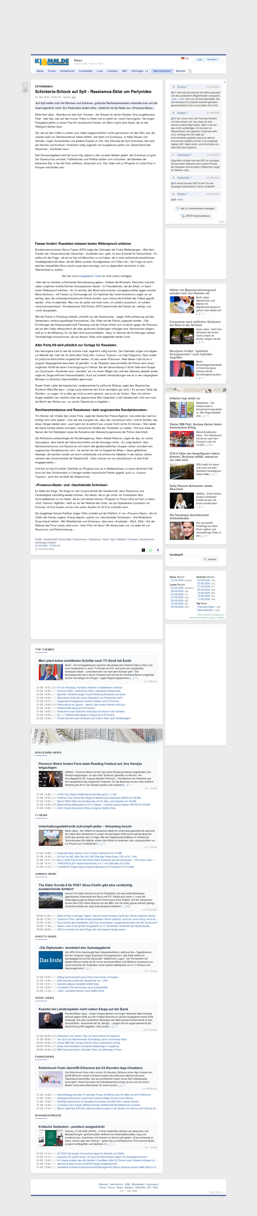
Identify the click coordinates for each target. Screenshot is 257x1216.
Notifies (221, 617)
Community (85, 70)
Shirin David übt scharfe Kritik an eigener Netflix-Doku (86, 808)
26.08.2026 (177, 600)
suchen (212, 559)
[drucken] (25, 90)
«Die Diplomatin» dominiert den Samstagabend (74, 947)
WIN (124, 70)
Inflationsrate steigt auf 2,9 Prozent (76, 708)
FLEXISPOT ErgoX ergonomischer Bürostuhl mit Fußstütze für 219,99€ (95, 866)
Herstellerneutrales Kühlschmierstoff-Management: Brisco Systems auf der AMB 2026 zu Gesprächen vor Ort (116, 1167)
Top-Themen (44, 649)
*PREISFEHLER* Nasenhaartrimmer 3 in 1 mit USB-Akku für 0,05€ (93, 863)
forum (222, 221)
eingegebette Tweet (90, 276)
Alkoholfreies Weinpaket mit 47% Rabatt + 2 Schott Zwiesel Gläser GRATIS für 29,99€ (103, 804)
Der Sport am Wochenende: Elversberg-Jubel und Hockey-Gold (91, 1039)
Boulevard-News (48, 752)
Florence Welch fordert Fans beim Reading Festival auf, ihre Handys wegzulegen (90, 765)
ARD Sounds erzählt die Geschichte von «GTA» (83, 980)
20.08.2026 (204, 589)
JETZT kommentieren (198, 216)
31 (174, 92)
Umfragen (139, 70)
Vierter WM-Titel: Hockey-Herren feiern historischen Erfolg (88, 1042)
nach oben (215, 1191)
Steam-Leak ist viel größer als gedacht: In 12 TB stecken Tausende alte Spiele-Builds (103, 926)
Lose (100, 70)
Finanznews (44, 1056)
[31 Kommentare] (44, 549)
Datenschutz (116, 1184)
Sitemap (103, 1184)
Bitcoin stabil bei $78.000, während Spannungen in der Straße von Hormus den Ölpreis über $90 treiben (114, 1108)
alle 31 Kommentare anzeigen (198, 208)
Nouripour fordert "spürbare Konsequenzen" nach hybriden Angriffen (191, 354)
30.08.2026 (177, 587)
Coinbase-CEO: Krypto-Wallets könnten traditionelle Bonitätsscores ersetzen (99, 1104)
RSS (155, 1187)
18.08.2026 (204, 595)
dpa (74, 97)
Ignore (212, 617)
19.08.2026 (204, 592)
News (40, 70)
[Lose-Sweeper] (190, 71)
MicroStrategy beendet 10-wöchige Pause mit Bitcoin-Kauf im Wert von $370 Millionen (104, 1094)
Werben (180, 70)
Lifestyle (112, 70)
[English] (187, 58)
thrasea (181, 112)
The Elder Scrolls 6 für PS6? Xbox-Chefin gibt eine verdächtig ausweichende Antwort (85, 887)
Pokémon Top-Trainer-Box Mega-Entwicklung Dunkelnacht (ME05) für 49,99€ (99, 797)
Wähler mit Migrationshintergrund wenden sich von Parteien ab (193, 291)
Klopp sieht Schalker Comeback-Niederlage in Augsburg (88, 1046)
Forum (52, 70)
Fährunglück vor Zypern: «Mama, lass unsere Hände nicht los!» (91, 704)
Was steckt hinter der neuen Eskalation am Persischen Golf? (90, 697)
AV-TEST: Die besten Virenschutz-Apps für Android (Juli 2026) (90, 1153)
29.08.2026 (177, 591)
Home (102, 1187)
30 (174, 118)
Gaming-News (46, 873)
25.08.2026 (177, 603)
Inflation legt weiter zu (185, 398)
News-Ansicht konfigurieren (211, 614)
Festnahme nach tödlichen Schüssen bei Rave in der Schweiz (91, 711)
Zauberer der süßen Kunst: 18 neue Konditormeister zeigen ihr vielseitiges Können (102, 1156)
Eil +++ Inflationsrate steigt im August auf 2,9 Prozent (85, 714)
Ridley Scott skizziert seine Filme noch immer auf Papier (87, 977)
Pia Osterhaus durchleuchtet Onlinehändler (189, 516)
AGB (127, 1184)
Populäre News (206, 606)
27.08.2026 (177, 597)
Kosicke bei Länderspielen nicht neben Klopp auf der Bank (83, 1009)
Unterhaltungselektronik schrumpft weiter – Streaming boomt (85, 826)
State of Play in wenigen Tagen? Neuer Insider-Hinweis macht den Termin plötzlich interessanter (109, 915)
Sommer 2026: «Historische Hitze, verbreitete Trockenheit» (89, 690)
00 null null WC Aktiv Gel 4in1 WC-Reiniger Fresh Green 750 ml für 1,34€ (97, 856)
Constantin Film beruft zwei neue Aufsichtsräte (82, 987)
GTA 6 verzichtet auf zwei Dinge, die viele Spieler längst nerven (91, 929)
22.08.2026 (204, 583)
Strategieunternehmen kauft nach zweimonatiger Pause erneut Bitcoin (95, 1098)
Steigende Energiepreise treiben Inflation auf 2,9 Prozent (88, 701)
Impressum (153, 1184)
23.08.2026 (204, 580)
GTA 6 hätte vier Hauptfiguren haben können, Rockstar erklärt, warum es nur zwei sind (195, 456)
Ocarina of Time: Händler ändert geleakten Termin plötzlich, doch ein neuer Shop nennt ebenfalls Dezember (116, 919)
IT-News (41, 815)
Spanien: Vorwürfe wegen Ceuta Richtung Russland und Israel (91, 694)
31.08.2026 (177, 580)
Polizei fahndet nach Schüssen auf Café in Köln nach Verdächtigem (94, 718)
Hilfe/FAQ (140, 1187)
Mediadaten (138, 1184)
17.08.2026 (204, 599)
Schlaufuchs (67, 70)
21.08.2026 (204, 586)
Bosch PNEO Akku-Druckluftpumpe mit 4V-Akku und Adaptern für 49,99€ (96, 801)
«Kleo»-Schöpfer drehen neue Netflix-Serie (80, 990)
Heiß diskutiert (205, 610)
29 (174, 183)
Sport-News (44, 997)
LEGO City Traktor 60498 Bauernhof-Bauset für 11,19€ (86, 794)
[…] (132, 678)
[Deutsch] (183, 58)
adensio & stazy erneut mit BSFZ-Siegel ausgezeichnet (87, 1163)
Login (199, 59)
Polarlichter (183, 154)
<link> (174, 98)
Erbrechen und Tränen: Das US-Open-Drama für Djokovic (88, 1035)
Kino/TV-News (45, 936)
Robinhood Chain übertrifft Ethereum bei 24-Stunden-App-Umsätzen (91, 1067)
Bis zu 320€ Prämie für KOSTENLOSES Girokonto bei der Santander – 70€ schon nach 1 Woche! (110, 860)
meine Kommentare (198, 617)
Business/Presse (48, 1115)
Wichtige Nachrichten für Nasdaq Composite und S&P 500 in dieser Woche (98, 1101)
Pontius (181, 86)
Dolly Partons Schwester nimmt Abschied (191, 487)
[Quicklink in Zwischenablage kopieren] (25, 85)
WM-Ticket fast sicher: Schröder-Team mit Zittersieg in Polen (89, 1049)
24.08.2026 (177, 606)
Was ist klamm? (162, 70)
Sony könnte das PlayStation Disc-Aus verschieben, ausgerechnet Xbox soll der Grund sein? (107, 922)
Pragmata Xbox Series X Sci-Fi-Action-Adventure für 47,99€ (89, 853)
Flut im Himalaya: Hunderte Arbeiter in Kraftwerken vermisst (89, 687)
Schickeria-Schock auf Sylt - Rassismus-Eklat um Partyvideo (93, 91)
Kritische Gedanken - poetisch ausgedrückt (72, 1126)
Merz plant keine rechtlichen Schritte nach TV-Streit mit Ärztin (85, 660)
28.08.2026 (177, 594)
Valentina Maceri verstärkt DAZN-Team (78, 984)
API (149, 1187)
